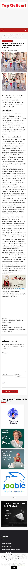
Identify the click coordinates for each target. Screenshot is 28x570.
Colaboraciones (6, 539)
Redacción (6, 50)
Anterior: (12, 320)
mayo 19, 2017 (13, 50)
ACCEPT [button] (14, 567)
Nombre (4, 374)
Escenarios (5, 41)
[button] (2, 30)
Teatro (10, 41)
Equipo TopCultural (7, 543)
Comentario (5, 352)
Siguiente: (14, 328)
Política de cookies (6, 546)
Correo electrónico (18, 375)
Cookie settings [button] (21, 565)
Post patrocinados (6, 552)
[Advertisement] (14, 19)
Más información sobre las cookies (11, 549)
